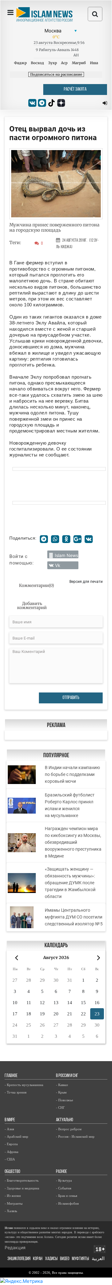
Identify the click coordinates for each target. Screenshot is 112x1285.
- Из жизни (13, 1196)
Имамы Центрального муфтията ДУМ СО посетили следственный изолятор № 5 (74, 917)
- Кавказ (62, 1085)
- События (63, 1188)
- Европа (11, 1144)
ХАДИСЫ (51, 1259)
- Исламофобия (67, 1203)
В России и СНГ (67, 1076)
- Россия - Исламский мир (75, 1136)
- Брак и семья (66, 1196)
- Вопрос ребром (69, 1129)
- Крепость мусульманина (24, 1085)
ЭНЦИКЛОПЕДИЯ (18, 1259)
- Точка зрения (15, 1092)
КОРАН (37, 1259)
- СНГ (60, 1107)
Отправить (71, 698)
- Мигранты (13, 1203)
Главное (11, 1076)
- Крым (61, 1092)
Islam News (66, 555)
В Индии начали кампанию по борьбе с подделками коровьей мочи (72, 774)
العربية (98, 1259)
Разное (61, 1171)
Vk (57, 565)
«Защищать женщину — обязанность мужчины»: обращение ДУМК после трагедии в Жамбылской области (70, 883)
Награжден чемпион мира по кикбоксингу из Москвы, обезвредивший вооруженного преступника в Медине (73, 842)
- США (10, 1159)
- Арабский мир (16, 1136)
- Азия (9, 1129)
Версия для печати (86, 581)
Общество (12, 1171)
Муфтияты (80, 1259)
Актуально (64, 1120)
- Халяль (11, 1211)
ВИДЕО (64, 1259)
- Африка (11, 1152)
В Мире (10, 1120)
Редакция (15, 1247)
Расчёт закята (75, 89)
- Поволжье (64, 1100)
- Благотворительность (22, 1180)
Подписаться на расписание (56, 74)
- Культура (64, 1180)
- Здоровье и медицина (22, 1188)
